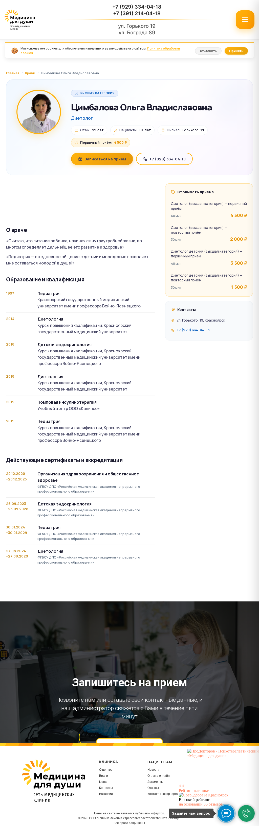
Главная (12, 73)
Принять (236, 51)
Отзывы (153, 788)
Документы (155, 782)
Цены (103, 782)
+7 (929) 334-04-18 (136, 7)
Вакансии (106, 794)
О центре (106, 769)
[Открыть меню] (245, 19)
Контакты (106, 788)
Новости (153, 769)
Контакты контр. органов (165, 794)
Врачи (30, 73)
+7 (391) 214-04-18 (137, 13)
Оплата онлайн (158, 776)
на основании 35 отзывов (201, 804)
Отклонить (208, 51)
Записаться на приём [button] (105, 159)
